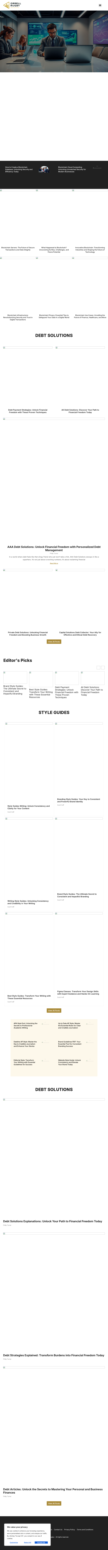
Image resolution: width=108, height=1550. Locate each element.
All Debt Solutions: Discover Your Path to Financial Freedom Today (66, 691)
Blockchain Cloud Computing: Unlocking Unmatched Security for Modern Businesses (72, 169)
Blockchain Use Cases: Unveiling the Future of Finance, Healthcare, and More (90, 316)
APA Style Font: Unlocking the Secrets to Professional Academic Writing (25, 1025)
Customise (14, 1542)
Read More (54, 563)
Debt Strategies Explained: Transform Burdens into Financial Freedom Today (53, 1355)
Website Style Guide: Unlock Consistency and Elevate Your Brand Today (69, 1062)
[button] (100, 5)
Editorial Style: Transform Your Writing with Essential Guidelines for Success (24, 1062)
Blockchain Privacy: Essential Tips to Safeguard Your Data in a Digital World (54, 316)
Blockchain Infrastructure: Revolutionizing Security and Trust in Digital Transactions (18, 317)
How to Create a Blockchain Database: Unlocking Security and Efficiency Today (18, 169)
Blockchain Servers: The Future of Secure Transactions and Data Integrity (17, 248)
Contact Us (58, 1530)
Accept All (41, 1542)
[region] (27, 1535)
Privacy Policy (69, 1530)
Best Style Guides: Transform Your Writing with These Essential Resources (15, 693)
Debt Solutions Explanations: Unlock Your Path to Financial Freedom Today (52, 1221)
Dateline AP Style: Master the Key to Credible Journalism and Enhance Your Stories (25, 1044)
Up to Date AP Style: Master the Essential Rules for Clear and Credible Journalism (69, 1025)
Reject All (27, 1542)
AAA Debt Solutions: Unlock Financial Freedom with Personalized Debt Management (54, 548)
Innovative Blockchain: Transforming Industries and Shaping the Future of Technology (90, 249)
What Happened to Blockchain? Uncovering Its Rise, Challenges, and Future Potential (54, 249)
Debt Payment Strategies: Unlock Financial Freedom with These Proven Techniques (41, 692)
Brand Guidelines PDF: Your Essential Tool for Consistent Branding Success (69, 1044)
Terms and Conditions (85, 1530)
